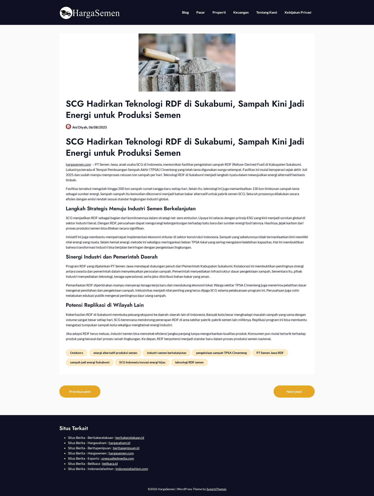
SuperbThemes (216, 489)
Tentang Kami (266, 12)
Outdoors (76, 353)
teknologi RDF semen (189, 362)
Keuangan (241, 12)
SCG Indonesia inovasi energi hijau (142, 362)
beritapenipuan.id (126, 448)
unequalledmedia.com (117, 458)
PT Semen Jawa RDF (270, 353)
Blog (185, 12)
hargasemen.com (78, 164)
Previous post (79, 391)
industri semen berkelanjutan (166, 353)
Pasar (200, 12)
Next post (294, 391)
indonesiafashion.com (132, 469)
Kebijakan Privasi (298, 12)
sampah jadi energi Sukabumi (90, 362)
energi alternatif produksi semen (115, 353)
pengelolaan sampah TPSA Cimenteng (221, 353)
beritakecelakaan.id (129, 437)
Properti (219, 12)
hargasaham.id (119, 443)
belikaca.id (110, 463)
